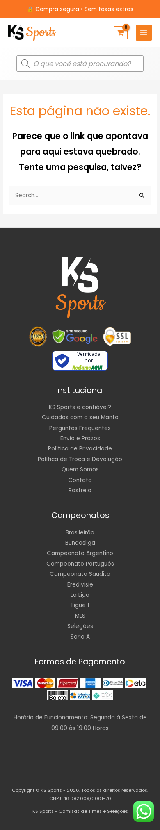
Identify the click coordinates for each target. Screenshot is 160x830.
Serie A (80, 637)
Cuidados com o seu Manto (80, 417)
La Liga (80, 595)
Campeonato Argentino (80, 553)
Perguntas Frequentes (80, 428)
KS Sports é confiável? (80, 407)
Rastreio (80, 490)
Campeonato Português (80, 564)
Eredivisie (80, 585)
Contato (80, 480)
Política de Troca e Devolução (80, 459)
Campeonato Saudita (80, 574)
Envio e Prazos (80, 438)
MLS (80, 616)
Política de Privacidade (80, 449)
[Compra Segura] (117, 336)
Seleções (80, 626)
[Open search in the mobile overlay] (80, 63)
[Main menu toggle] (144, 33)
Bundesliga (80, 543)
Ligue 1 (80, 605)
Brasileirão (80, 533)
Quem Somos (80, 469)
